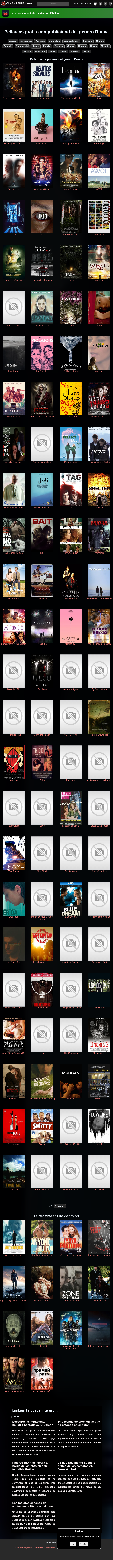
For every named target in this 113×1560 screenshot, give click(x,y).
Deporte (8, 46)
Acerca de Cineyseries (22, 1548)
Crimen (100, 41)
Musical (27, 51)
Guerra (70, 46)
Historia (82, 46)
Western (75, 51)
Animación (26, 41)
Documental (22, 46)
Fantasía (58, 46)
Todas (86, 51)
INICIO (76, 4)
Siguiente (60, 1206)
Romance (40, 51)
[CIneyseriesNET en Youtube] (95, 4)
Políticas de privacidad (45, 1548)
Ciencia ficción (71, 41)
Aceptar (83, 1544)
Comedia (87, 41)
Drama (35, 46)
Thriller (63, 51)
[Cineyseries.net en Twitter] (105, 4)
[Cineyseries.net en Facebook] (100, 4)
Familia (47, 46)
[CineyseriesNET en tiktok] (110, 4)
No (73, 1544)
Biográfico (54, 41)
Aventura (40, 41)
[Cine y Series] (16, 5)
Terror (52, 51)
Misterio (105, 46)
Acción (13, 41)
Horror (93, 46)
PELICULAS (86, 4)
